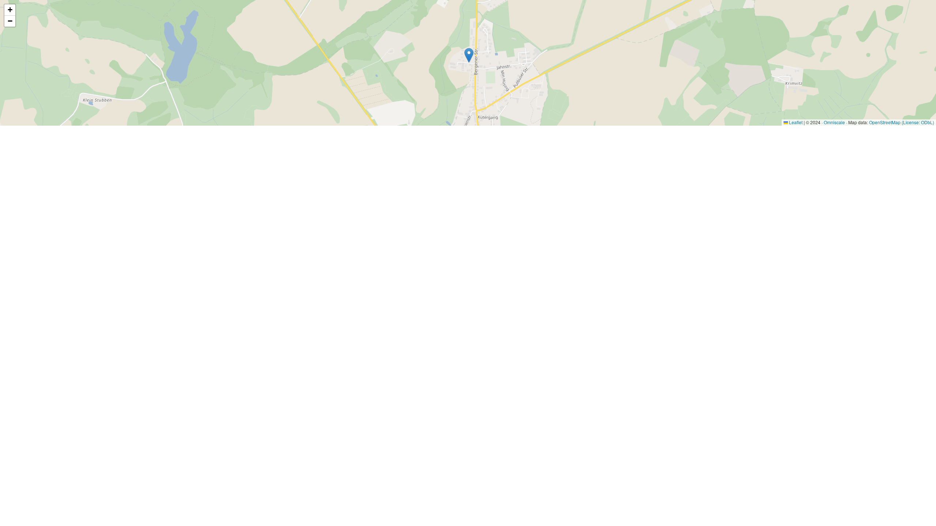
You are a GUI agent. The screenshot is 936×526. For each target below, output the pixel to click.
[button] (468, 55)
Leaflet (795, 122)
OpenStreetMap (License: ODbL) (901, 122)
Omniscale (834, 122)
